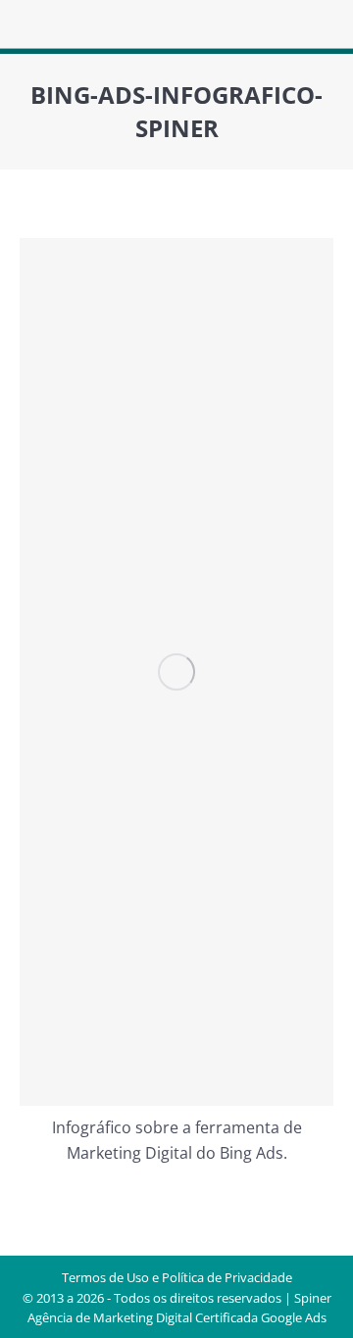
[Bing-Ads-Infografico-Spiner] (176, 672)
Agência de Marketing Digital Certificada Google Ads (177, 1317)
